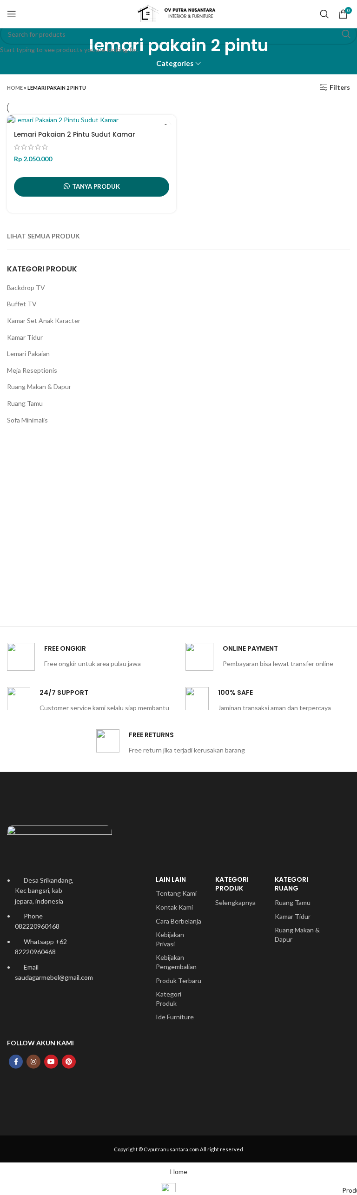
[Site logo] (178, 13)
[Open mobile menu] (11, 14)
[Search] (324, 14)
